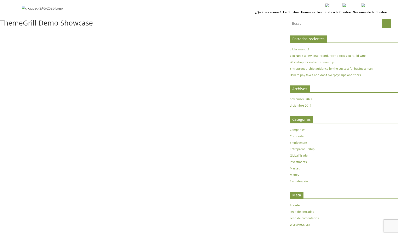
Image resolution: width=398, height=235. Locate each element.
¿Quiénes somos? (268, 12)
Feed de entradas (302, 212)
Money (294, 175)
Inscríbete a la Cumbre (334, 12)
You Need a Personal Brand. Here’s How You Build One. (328, 56)
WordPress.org (300, 224)
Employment (298, 143)
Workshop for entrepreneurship (312, 62)
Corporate (297, 136)
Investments (298, 162)
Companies (297, 130)
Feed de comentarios (304, 218)
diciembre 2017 (300, 105)
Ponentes (308, 12)
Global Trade (299, 155)
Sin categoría (299, 181)
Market (295, 168)
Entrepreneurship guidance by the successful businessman (331, 69)
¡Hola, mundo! (299, 49)
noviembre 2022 (301, 99)
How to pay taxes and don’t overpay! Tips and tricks (325, 75)
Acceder (295, 205)
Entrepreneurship (302, 149)
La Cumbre (291, 12)
